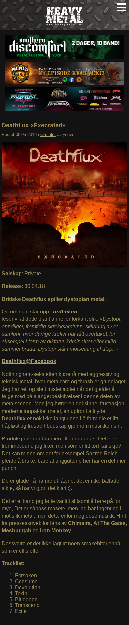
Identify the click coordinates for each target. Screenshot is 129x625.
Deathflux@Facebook (29, 361)
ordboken (65, 311)
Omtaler (48, 134)
